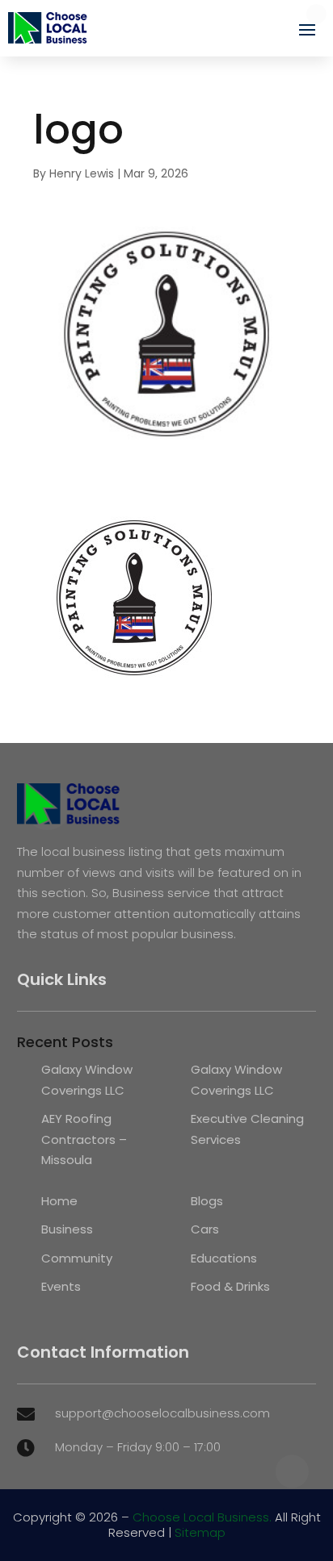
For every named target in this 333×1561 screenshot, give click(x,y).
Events (61, 1286)
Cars (205, 1229)
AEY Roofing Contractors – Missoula (84, 1139)
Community (76, 1258)
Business (67, 1229)
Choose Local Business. (202, 1517)
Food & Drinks (230, 1286)
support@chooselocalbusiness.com (162, 1412)
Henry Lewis (81, 173)
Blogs (207, 1200)
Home (59, 1200)
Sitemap (200, 1532)
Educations (224, 1258)
